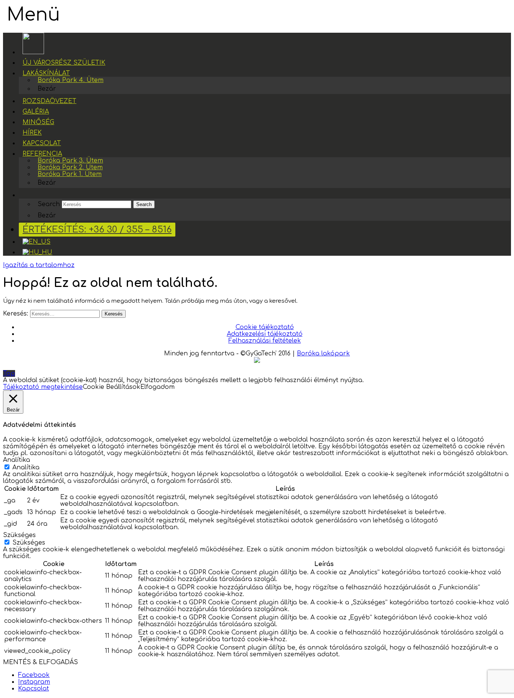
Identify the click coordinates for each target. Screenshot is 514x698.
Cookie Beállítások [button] (111, 387)
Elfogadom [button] (157, 387)
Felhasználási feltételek (264, 340)
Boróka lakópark (323, 353)
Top (9, 373)
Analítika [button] (16, 460)
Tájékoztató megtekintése (43, 387)
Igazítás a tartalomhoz (39, 265)
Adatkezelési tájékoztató (265, 334)
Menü (33, 15)
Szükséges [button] (19, 535)
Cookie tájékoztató (265, 327)
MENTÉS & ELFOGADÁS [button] (40, 662)
